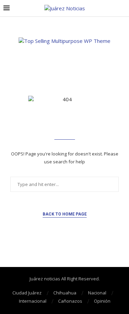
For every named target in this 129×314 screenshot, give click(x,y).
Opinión (102, 301)
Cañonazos (70, 301)
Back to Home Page (65, 214)
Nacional (97, 293)
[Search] (122, 8)
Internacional (32, 301)
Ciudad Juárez (27, 293)
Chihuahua (64, 293)
